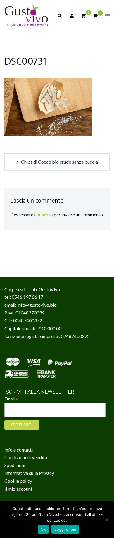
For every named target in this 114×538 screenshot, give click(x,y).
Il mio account (18, 488)
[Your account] (71, 15)
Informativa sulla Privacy (29, 473)
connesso (43, 214)
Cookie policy (18, 481)
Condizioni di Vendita (25, 457)
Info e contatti (18, 449)
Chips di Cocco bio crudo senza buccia (59, 161)
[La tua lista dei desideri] (95, 15)
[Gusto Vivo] (26, 15)
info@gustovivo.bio (37, 304)
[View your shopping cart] (83, 15)
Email (11, 399)
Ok (43, 529)
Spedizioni (14, 465)
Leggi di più (65, 529)
